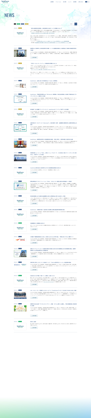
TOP (2, 6)
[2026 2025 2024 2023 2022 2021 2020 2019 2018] (73, 23)
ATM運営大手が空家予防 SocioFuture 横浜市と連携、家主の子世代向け (43, 33)
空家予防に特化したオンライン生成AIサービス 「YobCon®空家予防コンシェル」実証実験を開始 (53, 41)
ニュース (6, 6)
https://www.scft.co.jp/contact (48, 281)
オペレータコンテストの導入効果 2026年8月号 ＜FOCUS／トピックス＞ (43, 69)
